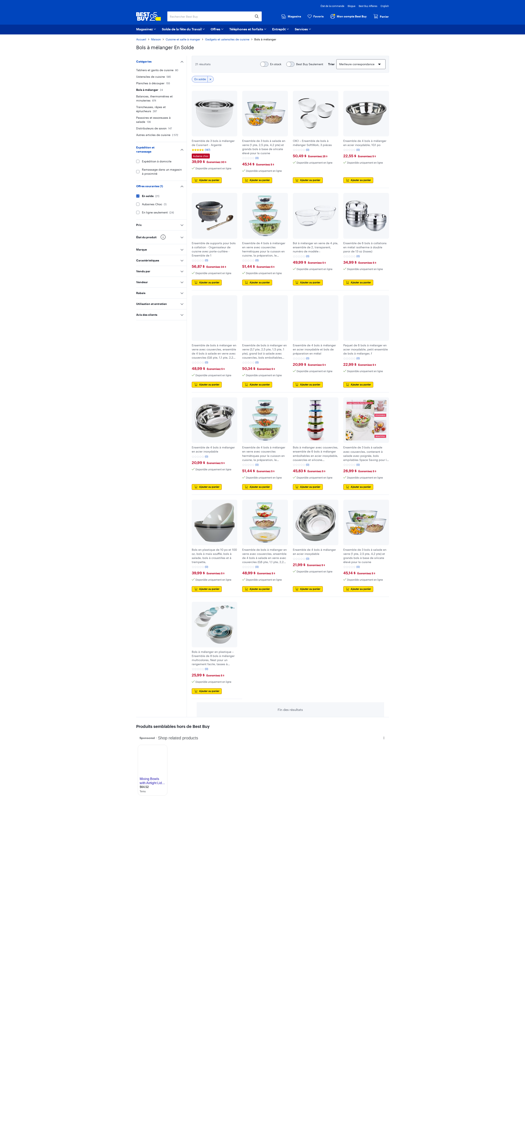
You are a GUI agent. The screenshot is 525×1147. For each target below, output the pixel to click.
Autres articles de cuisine (157, 135)
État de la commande (332, 6)
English (385, 6)
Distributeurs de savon (154, 128)
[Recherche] (257, 16)
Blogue (351, 6)
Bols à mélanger (149, 89)
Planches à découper (153, 83)
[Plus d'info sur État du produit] (163, 237)
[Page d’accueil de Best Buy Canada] (148, 16)
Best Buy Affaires (368, 6)
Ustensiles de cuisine (153, 76)
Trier (331, 64)
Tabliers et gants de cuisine (157, 70)
